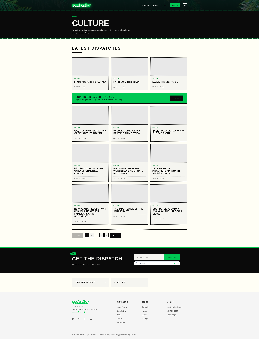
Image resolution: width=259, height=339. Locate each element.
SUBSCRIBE (172, 257)
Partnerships (171, 315)
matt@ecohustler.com (174, 307)
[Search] (185, 5)
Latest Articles (122, 307)
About (119, 315)
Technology (145, 5)
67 (101, 235)
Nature (155, 5)
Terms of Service (103, 335)
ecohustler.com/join (79, 312)
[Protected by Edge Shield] (175, 263)
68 (106, 235)
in (91, 319)
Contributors (121, 311)
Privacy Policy (114, 335)
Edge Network (131, 335)
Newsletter (121, 322)
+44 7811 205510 (173, 311)
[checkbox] (157, 263)
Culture (164, 5)
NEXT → (116, 235)
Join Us (175, 5)
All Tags (145, 319)
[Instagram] (78, 318)
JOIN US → (177, 98)
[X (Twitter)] (73, 318)
